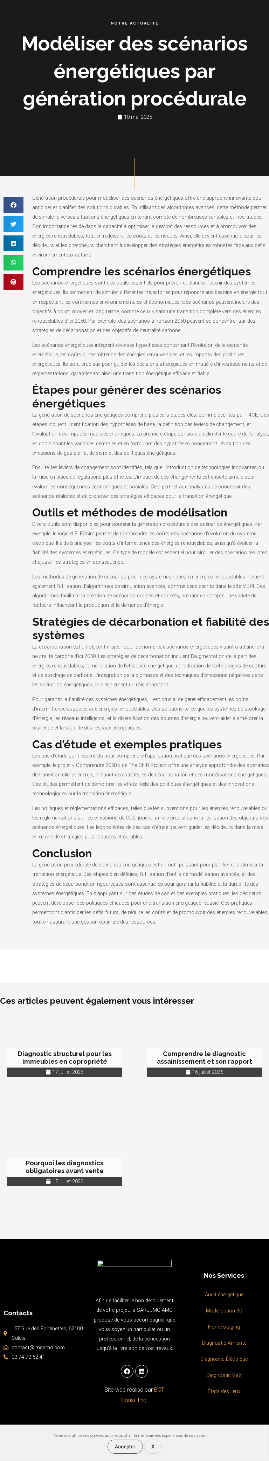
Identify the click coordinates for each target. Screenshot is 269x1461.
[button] (13, 205)
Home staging (224, 1327)
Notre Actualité (135, 23)
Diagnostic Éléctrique (224, 1359)
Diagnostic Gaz (224, 1375)
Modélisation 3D (224, 1311)
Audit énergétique (224, 1294)
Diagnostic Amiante (224, 1343)
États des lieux (224, 1391)
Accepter (125, 1446)
